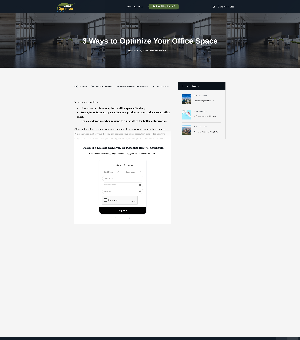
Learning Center (135, 6)
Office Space (142, 86)
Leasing (120, 86)
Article (98, 86)
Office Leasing (130, 86)
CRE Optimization (109, 86)
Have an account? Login (123, 218)
